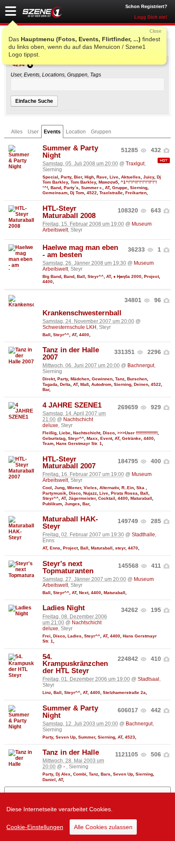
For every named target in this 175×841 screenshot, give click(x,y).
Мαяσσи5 (108, 182)
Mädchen (80, 379)
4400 (47, 281)
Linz (46, 692)
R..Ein (127, 487)
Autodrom (101, 384)
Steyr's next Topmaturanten (67, 567)
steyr (120, 548)
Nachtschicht (86, 432)
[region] (87, 817)
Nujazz (90, 493)
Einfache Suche (34, 101)
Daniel (49, 779)
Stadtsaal (148, 679)
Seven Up (66, 737)
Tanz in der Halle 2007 (70, 353)
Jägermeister (82, 498)
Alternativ (109, 487)
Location (76, 132)
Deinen (141, 384)
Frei (46, 636)
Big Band (51, 276)
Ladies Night (63, 608)
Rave (101, 177)
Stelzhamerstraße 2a (124, 692)
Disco (109, 432)
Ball (81, 276)
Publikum (52, 503)
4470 (133, 548)
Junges (72, 503)
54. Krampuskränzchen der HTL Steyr (75, 664)
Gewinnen (102, 379)
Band (56, 187)
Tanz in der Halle (70, 752)
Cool (47, 487)
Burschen (137, 379)
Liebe (65, 432)
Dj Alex (63, 774)
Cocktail (106, 498)
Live (114, 177)
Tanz (119, 379)
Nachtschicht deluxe (72, 625)
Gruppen (101, 132)
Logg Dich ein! (150, 17)
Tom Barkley (83, 182)
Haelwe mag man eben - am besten (80, 251)
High (89, 177)
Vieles (90, 487)
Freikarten (136, 192)
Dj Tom (77, 192)
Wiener (74, 487)
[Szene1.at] (42, 12)
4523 (130, 737)
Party (66, 177)
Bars (105, 774)
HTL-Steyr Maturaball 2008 (69, 212)
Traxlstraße (111, 192)
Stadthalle (143, 535)
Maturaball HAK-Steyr (70, 522)
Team (48, 443)
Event (106, 438)
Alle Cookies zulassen (103, 827)
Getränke (131, 438)
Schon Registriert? (146, 6)
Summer (86, 737)
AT (107, 187)
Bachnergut (140, 365)
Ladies (75, 636)
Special (50, 177)
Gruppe (119, 187)
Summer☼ (91, 187)
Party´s (71, 187)
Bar (45, 389)
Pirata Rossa (124, 493)
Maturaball (141, 498)
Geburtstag (53, 438)
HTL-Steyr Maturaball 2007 (69, 462)
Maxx (92, 438)
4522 (92, 192)
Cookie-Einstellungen (34, 827)
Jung (59, 487)
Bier (78, 177)
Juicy (148, 177)
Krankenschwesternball (81, 313)
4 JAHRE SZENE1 (72, 405)
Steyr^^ (96, 276)
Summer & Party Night (70, 151)
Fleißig (49, 432)
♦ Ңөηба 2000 (127, 276)
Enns (55, 548)
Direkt (48, 379)
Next (83, 592)
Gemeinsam (55, 192)
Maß (84, 384)
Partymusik (54, 493)
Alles (17, 132)
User (33, 132)
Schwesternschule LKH (69, 327)
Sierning (138, 187)
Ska (141, 487)
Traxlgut (135, 164)
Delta (65, 384)
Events (52, 132)
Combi (79, 774)
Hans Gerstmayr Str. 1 (79, 443)
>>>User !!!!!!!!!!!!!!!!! (137, 432)
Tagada (49, 384)
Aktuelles (131, 177)
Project (151, 276)
